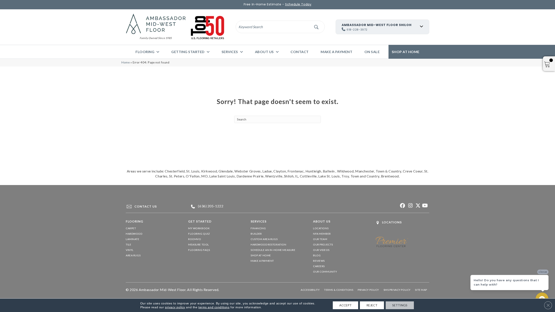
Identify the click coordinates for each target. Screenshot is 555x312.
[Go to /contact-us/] (153, 206)
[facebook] (402, 205)
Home (125, 62)
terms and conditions (213, 307)
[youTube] (425, 205)
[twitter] (417, 205)
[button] (316, 27)
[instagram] (409, 205)
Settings (399, 305)
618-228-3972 (357, 30)
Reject (371, 305)
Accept (345, 305)
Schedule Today (298, 4)
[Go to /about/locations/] (402, 222)
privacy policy (175, 307)
